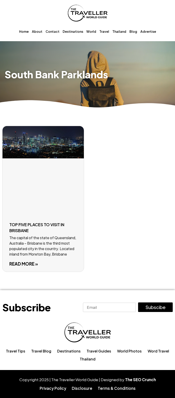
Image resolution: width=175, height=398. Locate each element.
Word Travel (158, 351)
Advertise (148, 31)
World (91, 31)
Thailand (119, 31)
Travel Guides (99, 351)
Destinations (73, 31)
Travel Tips (15, 351)
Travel (104, 31)
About (37, 31)
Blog (133, 31)
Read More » (23, 263)
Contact (52, 31)
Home (24, 31)
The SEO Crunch (140, 379)
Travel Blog (41, 351)
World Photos (129, 351)
